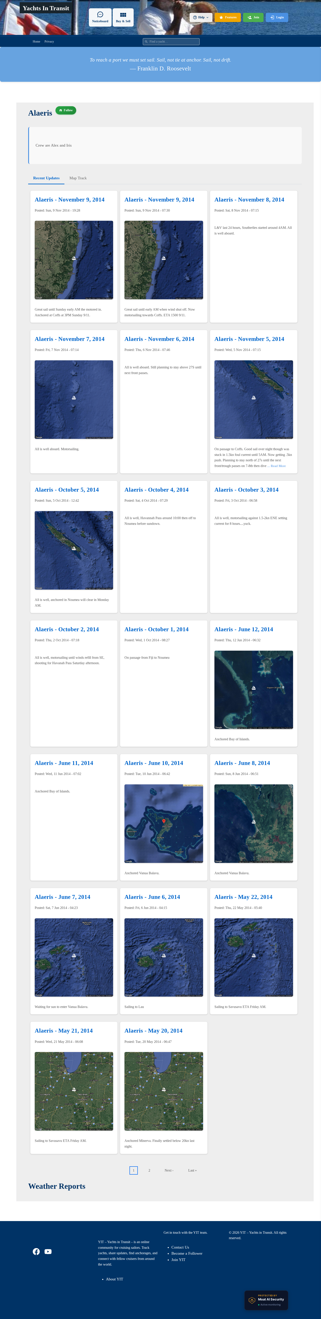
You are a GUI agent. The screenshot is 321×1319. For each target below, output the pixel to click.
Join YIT (178, 1259)
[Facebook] (37, 1251)
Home (36, 41)
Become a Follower (186, 1253)
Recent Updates (46, 178)
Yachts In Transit (46, 8)
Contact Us (180, 1247)
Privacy (49, 41)
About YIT (114, 1279)
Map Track (78, 178)
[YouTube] (49, 1251)
